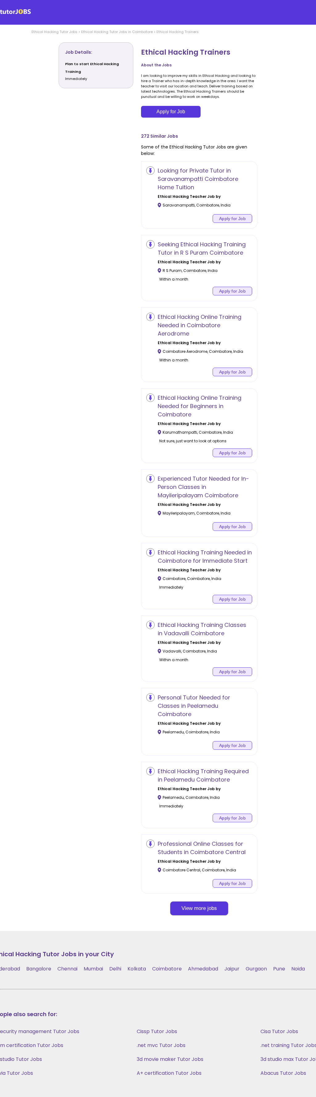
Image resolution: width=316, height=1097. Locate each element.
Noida (298, 968)
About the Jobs (156, 65)
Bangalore (38, 968)
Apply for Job (170, 111)
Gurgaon (256, 968)
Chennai (67, 968)
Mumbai (93, 968)
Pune (279, 968)
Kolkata (136, 968)
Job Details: (78, 52)
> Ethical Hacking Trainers (176, 31)
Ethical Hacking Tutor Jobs (54, 31)
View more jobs (199, 908)
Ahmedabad (203, 968)
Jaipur (231, 968)
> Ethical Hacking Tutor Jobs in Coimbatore (115, 31)
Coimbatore (167, 968)
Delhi (115, 968)
